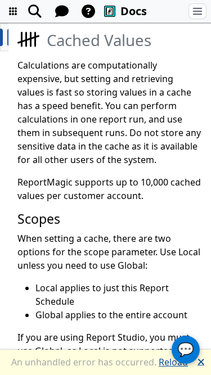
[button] (13, 11)
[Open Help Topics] (88, 11)
